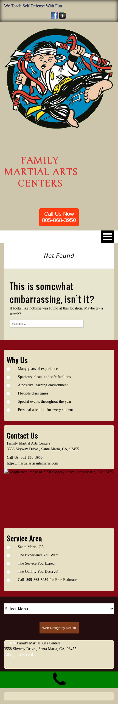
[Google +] (62, 15)
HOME (14, 236)
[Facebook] (54, 15)
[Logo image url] (59, 78)
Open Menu (107, 236)
